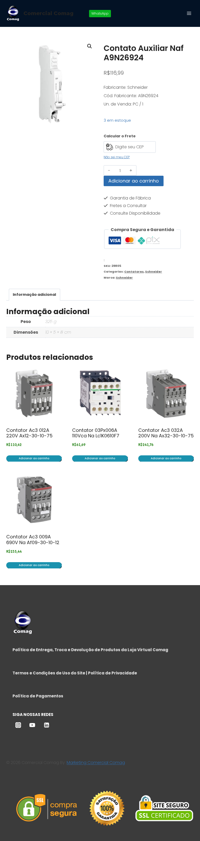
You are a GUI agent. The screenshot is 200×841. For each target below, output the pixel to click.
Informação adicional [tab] (34, 294)
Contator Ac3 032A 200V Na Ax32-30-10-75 (166, 433)
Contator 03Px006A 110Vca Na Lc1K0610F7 (95, 433)
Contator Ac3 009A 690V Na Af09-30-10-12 (32, 539)
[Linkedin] (46, 725)
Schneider (153, 271)
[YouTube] (32, 725)
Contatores (134, 271)
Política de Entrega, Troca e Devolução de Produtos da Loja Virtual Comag (90, 649)
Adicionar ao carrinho (133, 181)
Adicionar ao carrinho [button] (34, 458)
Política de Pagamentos (37, 696)
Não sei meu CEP (117, 157)
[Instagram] (18, 725)
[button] (89, 46)
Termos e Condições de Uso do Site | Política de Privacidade (74, 673)
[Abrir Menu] (189, 13)
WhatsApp (100, 13)
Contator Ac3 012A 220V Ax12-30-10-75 (29, 433)
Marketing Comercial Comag (96, 763)
